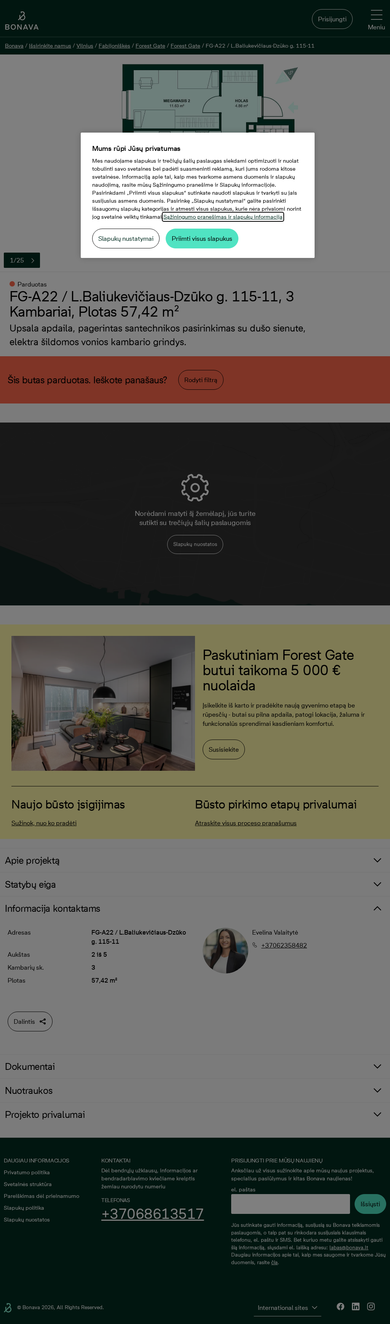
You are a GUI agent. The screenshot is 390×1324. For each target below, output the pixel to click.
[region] (198, 195)
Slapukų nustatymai (125, 238)
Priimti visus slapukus (202, 238)
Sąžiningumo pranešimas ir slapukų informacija (223, 216)
